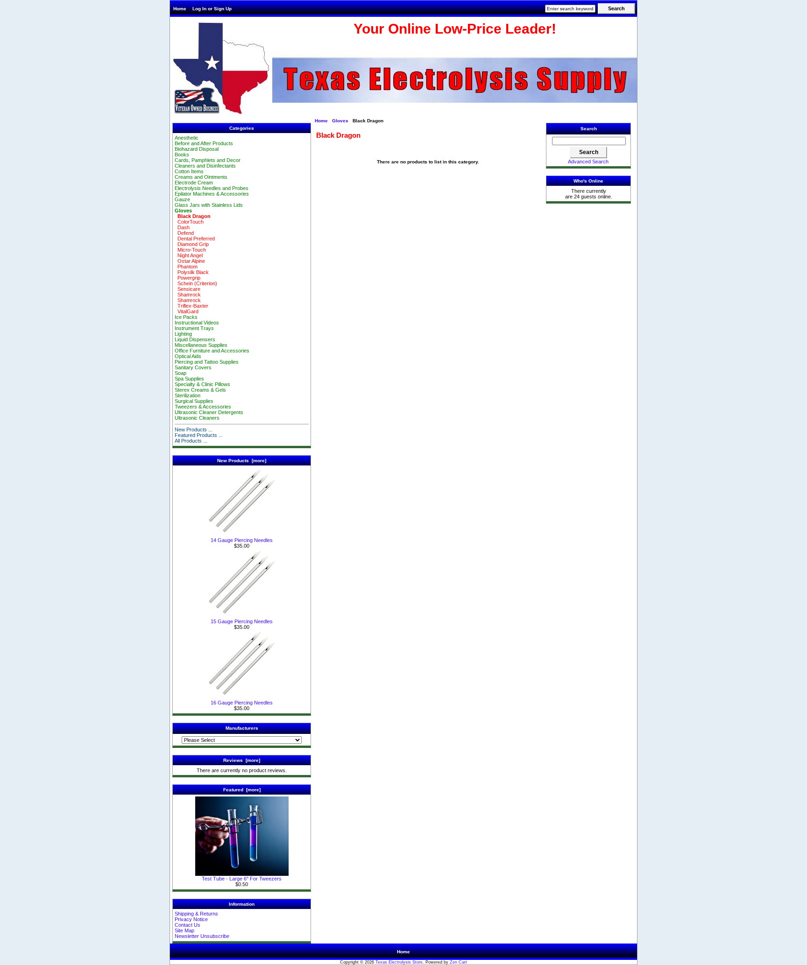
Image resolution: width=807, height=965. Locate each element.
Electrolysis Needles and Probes (211, 188)
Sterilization (187, 395)
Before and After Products (204, 143)
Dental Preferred (195, 238)
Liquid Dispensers (195, 339)
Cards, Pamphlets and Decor (208, 160)
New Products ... (193, 429)
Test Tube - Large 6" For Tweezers (242, 878)
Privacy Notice (191, 919)
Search (588, 128)
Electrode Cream (194, 182)
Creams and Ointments (201, 177)
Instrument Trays (194, 328)
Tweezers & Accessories (203, 406)
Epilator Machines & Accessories (212, 194)
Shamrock (188, 294)
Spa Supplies (189, 378)
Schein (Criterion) (196, 283)
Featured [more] (242, 789)
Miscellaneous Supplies (201, 345)
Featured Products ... (199, 435)
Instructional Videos (197, 322)
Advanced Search (588, 161)
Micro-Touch (190, 250)
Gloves (340, 120)
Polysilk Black (192, 272)
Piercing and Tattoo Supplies (207, 362)
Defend (184, 233)
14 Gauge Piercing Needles (242, 540)
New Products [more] (241, 460)
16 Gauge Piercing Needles (242, 702)
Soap (180, 373)
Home (179, 8)
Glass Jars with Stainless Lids (209, 205)
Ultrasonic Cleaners (197, 418)
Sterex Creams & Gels (200, 390)
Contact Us (187, 925)
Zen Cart (458, 962)
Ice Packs (186, 317)
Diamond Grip (192, 244)
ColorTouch (189, 222)
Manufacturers (242, 728)
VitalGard (186, 311)
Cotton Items (189, 171)
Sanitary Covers (193, 367)
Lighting (183, 334)
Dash (182, 227)
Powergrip (187, 278)
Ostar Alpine (190, 261)
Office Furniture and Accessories (212, 350)
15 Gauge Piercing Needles (242, 621)
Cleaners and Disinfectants (205, 166)
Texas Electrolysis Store (399, 962)
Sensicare (187, 289)
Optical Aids (188, 356)
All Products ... (191, 441)
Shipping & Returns (196, 913)
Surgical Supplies (194, 401)
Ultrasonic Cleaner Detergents (209, 412)
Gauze (182, 199)
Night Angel (189, 255)
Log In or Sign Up (212, 8)
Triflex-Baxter (191, 306)
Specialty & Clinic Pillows (202, 384)
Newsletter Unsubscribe (202, 936)
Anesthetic (186, 138)
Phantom (186, 266)
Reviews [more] (241, 760)
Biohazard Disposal (197, 149)
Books (182, 154)
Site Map (184, 930)
